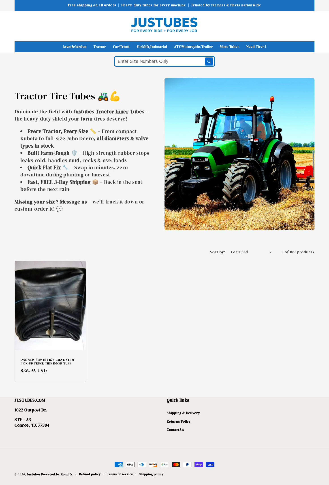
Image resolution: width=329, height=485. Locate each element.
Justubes (33, 474)
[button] (21, 24)
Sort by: (217, 252)
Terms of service (120, 474)
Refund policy (90, 474)
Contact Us (175, 429)
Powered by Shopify (57, 474)
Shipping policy (151, 474)
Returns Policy (179, 421)
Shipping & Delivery (183, 413)
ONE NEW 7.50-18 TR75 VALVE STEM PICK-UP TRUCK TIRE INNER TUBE (47, 362)
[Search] (209, 61)
